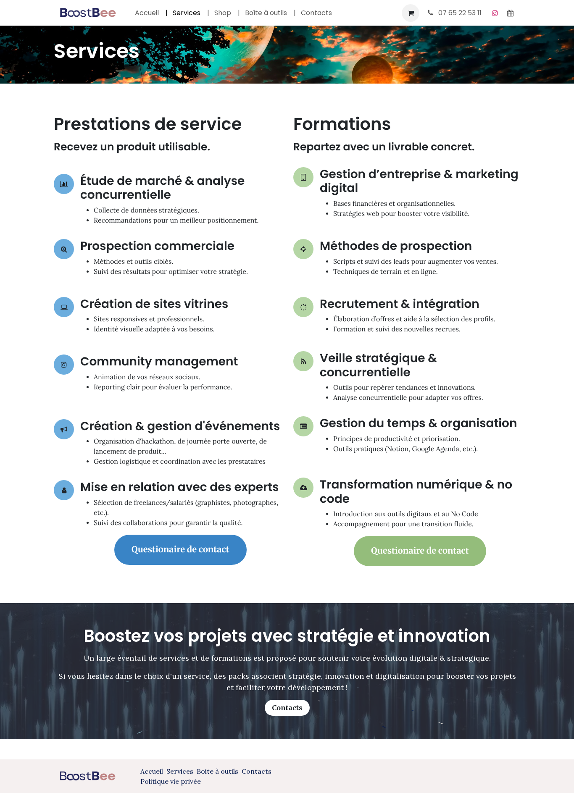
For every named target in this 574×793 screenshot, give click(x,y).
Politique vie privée (170, 781)
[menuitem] (147, 13)
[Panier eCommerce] (410, 13)
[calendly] (510, 13)
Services (181, 771)
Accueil (151, 771)
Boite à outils (217, 771)
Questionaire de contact (180, 549)
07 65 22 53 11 (459, 13)
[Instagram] (495, 13)
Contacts (287, 708)
